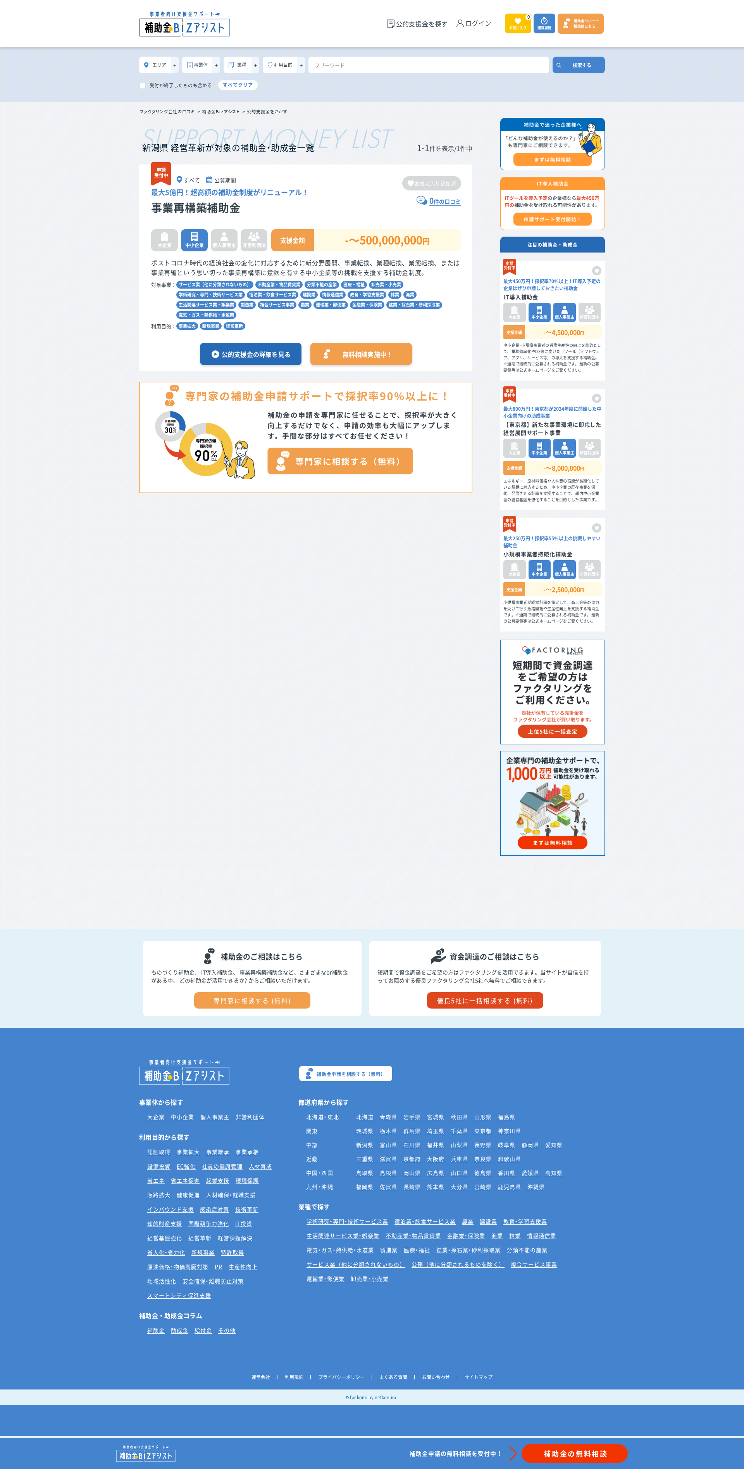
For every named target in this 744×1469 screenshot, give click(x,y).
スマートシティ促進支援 (179, 1295)
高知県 (554, 1173)
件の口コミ (445, 201)
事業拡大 (187, 326)
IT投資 (243, 1223)
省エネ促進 (185, 1180)
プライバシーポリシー (341, 1377)
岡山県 (412, 1173)
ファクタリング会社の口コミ (167, 111)
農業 (305, 304)
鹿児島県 (509, 1186)
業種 (241, 64)
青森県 (388, 1117)
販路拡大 (158, 1195)
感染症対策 (214, 1209)
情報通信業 (332, 294)
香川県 (506, 1173)
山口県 (459, 1173)
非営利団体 (250, 1117)
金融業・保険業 (367, 304)
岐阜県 (506, 1145)
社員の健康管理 (222, 1166)
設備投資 (158, 1166)
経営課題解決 (235, 1238)
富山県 (388, 1145)
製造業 (247, 304)
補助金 (156, 1330)
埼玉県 (435, 1131)
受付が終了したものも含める (181, 85)
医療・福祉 (354, 284)
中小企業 (182, 1117)
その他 (227, 1330)
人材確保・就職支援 (231, 1195)
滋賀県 (388, 1159)
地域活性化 (161, 1281)
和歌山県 (509, 1159)
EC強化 (186, 1166)
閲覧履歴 (544, 27)
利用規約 (294, 1377)
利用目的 (283, 64)
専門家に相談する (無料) (252, 1000)
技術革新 (246, 1209)
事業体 (201, 64)
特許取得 (232, 1252)
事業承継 (247, 1152)
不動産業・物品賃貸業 (279, 284)
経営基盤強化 (164, 1238)
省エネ (156, 1180)
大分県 (459, 1186)
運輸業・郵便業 (331, 304)
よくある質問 (393, 1377)
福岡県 (365, 1186)
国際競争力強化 (208, 1223)
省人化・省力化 (166, 1252)
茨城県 (365, 1131)
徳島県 (483, 1173)
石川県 (412, 1145)
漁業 (410, 294)
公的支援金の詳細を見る (256, 354)
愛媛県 (530, 1173)
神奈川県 (509, 1131)
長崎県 (412, 1186)
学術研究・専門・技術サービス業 (211, 294)
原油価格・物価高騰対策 (177, 1266)
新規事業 (210, 326)
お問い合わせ (436, 1377)
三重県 (365, 1159)
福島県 (506, 1117)
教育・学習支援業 (367, 294)
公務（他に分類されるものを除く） (458, 1264)
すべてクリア (238, 84)
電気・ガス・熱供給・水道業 (206, 314)
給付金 (203, 1330)
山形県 (483, 1117)
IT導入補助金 (520, 297)
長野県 (483, 1145)
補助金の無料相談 (576, 1453)
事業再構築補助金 (196, 208)
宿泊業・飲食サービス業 (272, 294)
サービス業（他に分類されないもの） (215, 284)
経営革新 (234, 326)
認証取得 (158, 1152)
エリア (159, 64)
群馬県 (412, 1131)
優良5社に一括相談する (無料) (485, 1000)
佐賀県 (388, 1186)
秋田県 (459, 1117)
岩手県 (412, 1117)
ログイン (478, 23)
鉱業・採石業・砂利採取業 (414, 304)
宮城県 (435, 1117)
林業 (395, 294)
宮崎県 (483, 1186)
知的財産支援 (164, 1223)
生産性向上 (243, 1266)
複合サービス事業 (277, 304)
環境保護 (247, 1180)
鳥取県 (365, 1173)
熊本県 (435, 1186)
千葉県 (459, 1131)
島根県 (388, 1173)
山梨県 (459, 1145)
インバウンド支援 (170, 1209)
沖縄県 (536, 1186)
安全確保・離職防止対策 (213, 1281)
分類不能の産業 (322, 284)
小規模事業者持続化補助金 (538, 554)
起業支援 (217, 1180)
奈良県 (483, 1159)
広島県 (435, 1173)
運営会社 (260, 1377)
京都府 (412, 1159)
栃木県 (388, 1131)
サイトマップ (479, 1377)
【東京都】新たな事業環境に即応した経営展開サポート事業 (552, 428)
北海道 (365, 1117)
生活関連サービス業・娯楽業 (206, 304)
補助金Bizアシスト (221, 111)
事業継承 (217, 1152)
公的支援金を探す (422, 23)
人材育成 (260, 1166)
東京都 (483, 1131)
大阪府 (435, 1159)
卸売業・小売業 (386, 284)
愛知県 (554, 1145)
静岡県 (530, 1145)
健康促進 (188, 1195)
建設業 (309, 294)
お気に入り (519, 22)
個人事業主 (214, 1117)
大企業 (156, 1117)
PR (218, 1266)
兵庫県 (459, 1159)
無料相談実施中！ (368, 354)
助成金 (179, 1330)
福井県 (435, 1145)
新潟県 (365, 1145)
